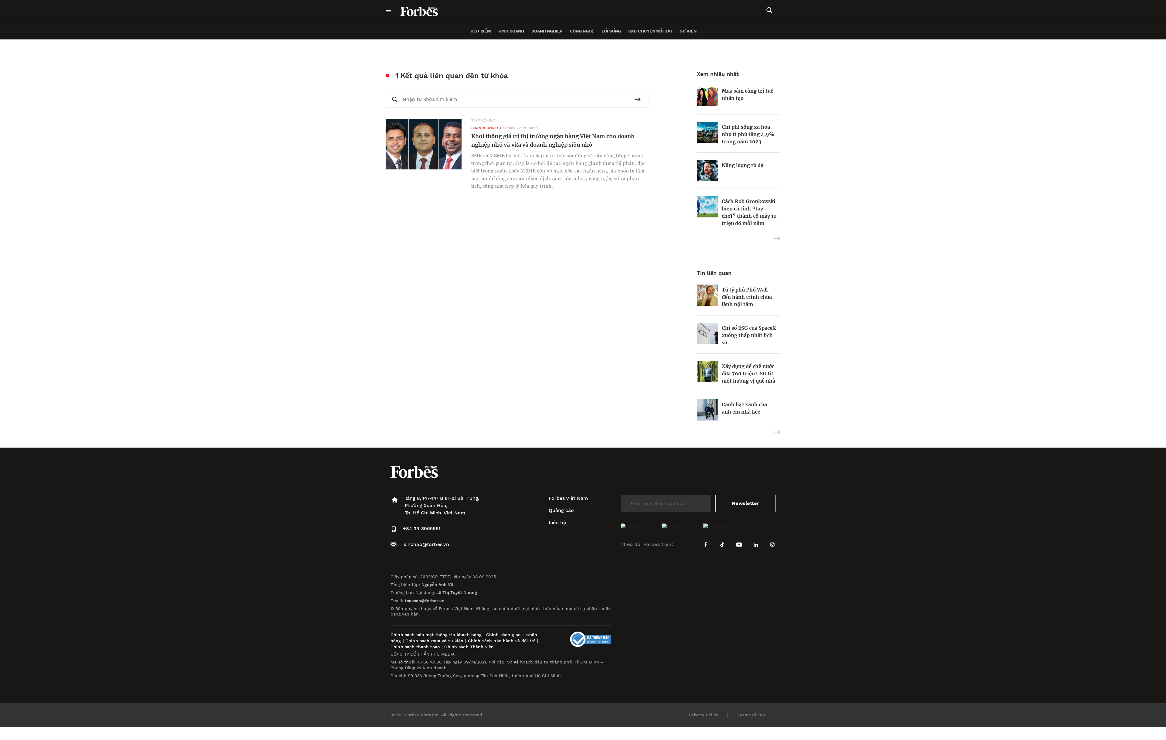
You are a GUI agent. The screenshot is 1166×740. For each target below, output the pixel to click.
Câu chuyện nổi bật (650, 31)
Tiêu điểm (480, 31)
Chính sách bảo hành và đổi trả (502, 640)
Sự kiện (688, 31)
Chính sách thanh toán (415, 646)
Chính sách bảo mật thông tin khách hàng (436, 634)
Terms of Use (752, 714)
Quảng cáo (561, 510)
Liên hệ (557, 522)
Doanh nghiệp (546, 31)
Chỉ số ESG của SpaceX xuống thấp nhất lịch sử (749, 335)
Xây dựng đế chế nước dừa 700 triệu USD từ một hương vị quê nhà (748, 373)
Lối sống (611, 31)
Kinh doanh (511, 31)
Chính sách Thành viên (469, 646)
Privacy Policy (703, 714)
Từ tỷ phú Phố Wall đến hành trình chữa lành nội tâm (747, 297)
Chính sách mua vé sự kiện (435, 640)
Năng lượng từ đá (742, 165)
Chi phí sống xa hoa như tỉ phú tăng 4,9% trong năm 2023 (748, 134)
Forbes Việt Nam (568, 498)
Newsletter (745, 503)
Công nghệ (582, 31)
